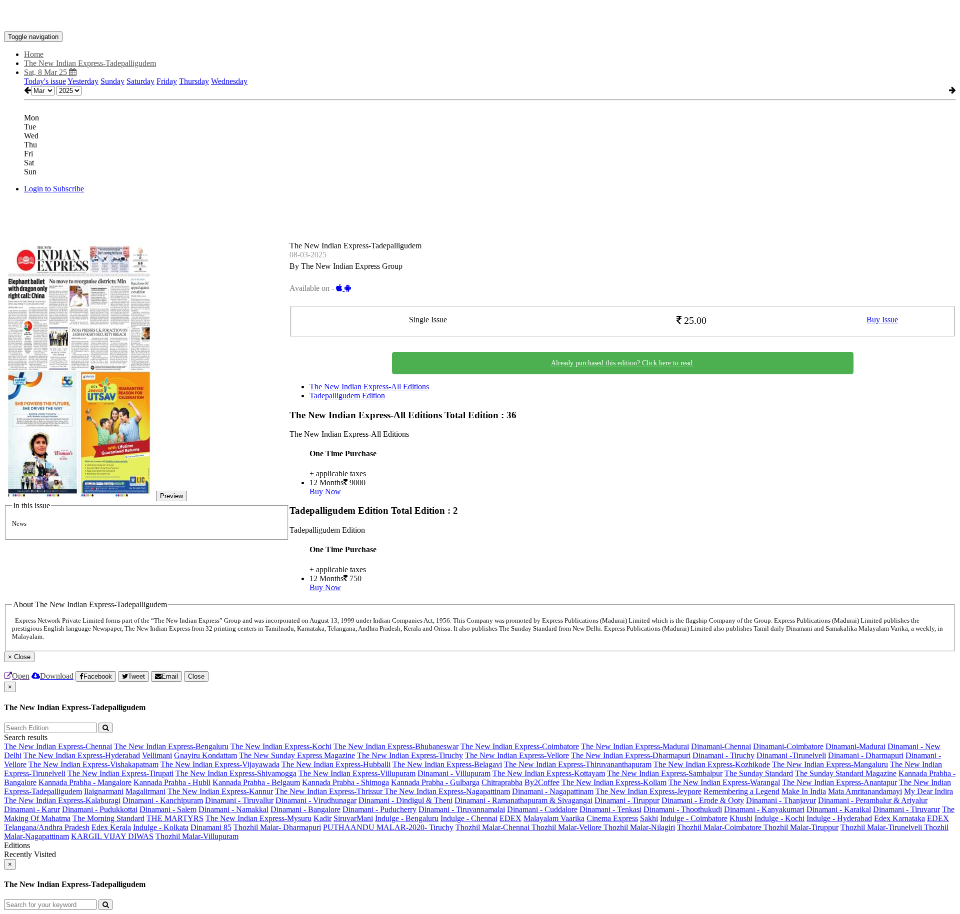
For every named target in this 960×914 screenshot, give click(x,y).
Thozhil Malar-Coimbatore (720, 827)
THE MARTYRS (175, 818)
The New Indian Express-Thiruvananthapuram (578, 764)
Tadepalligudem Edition (347, 395)
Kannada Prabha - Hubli (172, 782)
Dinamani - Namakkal (233, 809)
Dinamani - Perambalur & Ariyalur (873, 800)
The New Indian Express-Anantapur (839, 782)
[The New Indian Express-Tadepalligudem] (480, 16)
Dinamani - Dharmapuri (866, 755)
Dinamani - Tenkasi (611, 809)
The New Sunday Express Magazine (297, 755)
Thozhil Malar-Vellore (568, 827)
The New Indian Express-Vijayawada (220, 764)
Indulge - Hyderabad (839, 818)
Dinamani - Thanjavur (781, 800)
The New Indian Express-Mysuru (259, 818)
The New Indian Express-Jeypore (649, 791)
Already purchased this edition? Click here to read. (622, 363)
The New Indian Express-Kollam (614, 782)
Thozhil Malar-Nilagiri (639, 827)
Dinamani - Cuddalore (542, 809)
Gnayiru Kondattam (205, 755)
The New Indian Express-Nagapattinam (447, 791)
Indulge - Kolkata (160, 827)
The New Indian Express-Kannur (220, 791)
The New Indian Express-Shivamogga (236, 773)
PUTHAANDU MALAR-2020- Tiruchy (388, 827)
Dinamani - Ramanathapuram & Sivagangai (523, 800)
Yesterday (83, 81)
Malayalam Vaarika (554, 818)
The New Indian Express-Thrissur (329, 791)
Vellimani (157, 755)
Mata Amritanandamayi (865, 791)
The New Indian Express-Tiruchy (410, 755)
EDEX (511, 818)
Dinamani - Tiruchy (723, 755)
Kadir (323, 818)
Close (196, 676)
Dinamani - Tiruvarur (906, 809)
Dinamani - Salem (168, 809)
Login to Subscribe (54, 188)
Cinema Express (612, 818)
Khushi (741, 818)
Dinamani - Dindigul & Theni (405, 800)
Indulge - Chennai (469, 818)
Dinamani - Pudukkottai (100, 809)
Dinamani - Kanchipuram (162, 800)
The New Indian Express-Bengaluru (171, 746)
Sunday (112, 81)
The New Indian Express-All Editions (369, 386)
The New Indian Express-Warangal (724, 782)
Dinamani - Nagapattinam (553, 791)
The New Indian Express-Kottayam (548, 773)
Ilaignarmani (104, 791)
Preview (171, 496)
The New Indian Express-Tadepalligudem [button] (90, 63)
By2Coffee (542, 782)
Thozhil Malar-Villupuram (197, 836)
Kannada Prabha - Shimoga (345, 782)
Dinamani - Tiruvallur (239, 800)
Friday (166, 81)
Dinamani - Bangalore (305, 809)
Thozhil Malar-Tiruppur (801, 827)
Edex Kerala (111, 827)
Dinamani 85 (211, 827)
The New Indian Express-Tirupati (121, 773)
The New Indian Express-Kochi (281, 746)
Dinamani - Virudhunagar (316, 800)
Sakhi (649, 818)
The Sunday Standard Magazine (845, 773)
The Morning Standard (108, 818)
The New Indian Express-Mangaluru (830, 764)
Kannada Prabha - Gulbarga (435, 782)
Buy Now (325, 491)
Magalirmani (146, 791)
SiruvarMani (353, 818)
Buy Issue (882, 319)
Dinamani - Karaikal (838, 809)
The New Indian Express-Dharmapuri (630, 755)
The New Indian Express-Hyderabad (82, 755)
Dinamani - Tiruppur (627, 800)
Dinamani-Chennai (721, 746)
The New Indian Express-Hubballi (336, 764)
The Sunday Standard (758, 773)
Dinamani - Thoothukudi (683, 809)
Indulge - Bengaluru (406, 818)
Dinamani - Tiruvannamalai (461, 809)
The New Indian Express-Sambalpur (664, 773)
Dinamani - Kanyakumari (764, 809)
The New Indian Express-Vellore (517, 755)
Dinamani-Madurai (856, 746)
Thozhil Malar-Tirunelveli (882, 827)
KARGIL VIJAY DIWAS (112, 836)
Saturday (140, 81)
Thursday (194, 81)
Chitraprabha (502, 782)
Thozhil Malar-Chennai (494, 827)
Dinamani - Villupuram (454, 773)
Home (34, 54)
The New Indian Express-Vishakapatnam (93, 764)
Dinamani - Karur (32, 809)
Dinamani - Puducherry (379, 809)
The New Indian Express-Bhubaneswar (396, 746)
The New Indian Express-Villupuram (357, 773)
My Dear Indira (928, 791)
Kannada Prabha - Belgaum (256, 782)
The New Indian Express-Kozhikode (712, 764)
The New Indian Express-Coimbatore (519, 746)
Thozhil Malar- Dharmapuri (277, 827)
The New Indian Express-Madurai (635, 746)
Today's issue (45, 81)
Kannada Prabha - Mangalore (85, 782)
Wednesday (229, 81)
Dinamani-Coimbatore (788, 746)
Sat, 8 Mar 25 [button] (46, 72)
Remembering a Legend (742, 791)
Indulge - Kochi (779, 818)
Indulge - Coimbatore (694, 818)
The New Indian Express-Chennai (58, 746)
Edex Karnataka (899, 818)
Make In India (804, 791)
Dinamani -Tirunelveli (791, 755)
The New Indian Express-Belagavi (447, 764)
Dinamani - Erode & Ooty (703, 800)
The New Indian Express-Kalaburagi (62, 800)
